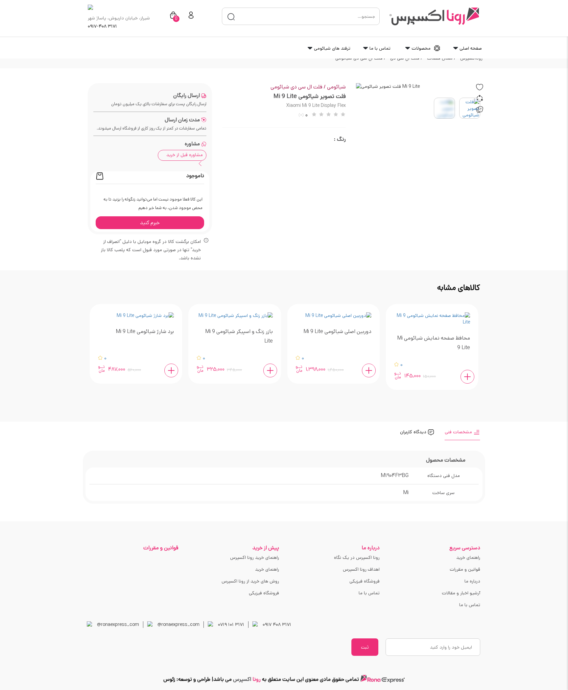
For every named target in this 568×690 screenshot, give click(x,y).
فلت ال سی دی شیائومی (298, 87)
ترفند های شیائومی (331, 48)
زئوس (169, 679)
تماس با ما (379, 48)
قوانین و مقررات (465, 569)
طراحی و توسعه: (192, 679)
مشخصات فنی (459, 432)
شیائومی (336, 87)
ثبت (365, 647)
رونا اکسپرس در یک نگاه (357, 557)
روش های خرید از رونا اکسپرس (250, 581)
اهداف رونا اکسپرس (361, 569)
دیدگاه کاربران (414, 432)
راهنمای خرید (468, 557)
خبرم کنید (150, 222)
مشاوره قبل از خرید (184, 155)
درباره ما (472, 581)
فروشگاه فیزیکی (364, 581)
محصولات (421, 48)
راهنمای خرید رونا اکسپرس (254, 557)
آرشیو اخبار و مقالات (461, 593)
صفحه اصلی (470, 48)
